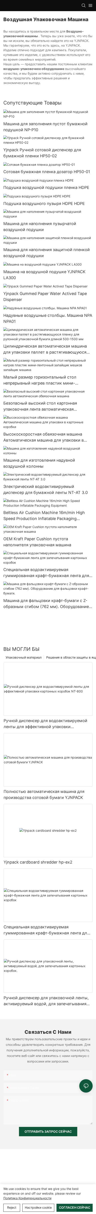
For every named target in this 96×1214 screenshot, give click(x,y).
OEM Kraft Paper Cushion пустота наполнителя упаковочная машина (37, 541)
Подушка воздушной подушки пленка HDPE (46, 187)
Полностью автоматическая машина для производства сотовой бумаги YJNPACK (44, 794)
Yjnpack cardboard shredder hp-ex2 (38, 862)
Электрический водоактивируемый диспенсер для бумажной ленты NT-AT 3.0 (45, 489)
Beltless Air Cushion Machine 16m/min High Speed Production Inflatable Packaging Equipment (44, 516)
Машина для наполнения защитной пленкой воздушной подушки (46, 252)
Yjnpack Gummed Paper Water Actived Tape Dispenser (45, 296)
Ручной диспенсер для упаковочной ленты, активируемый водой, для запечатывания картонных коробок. (46, 1001)
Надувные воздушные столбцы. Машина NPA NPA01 (47, 318)
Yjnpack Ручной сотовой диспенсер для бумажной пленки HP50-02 (42, 152)
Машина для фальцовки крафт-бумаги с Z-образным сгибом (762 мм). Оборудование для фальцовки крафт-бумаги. (46, 604)
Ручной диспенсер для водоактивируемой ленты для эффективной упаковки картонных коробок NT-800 (45, 724)
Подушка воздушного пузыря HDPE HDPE (44, 203)
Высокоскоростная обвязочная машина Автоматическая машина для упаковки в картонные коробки (43, 437)
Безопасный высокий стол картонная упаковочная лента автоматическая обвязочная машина (40, 406)
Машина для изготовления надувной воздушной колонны (39, 463)
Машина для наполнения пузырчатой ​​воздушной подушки (40, 226)
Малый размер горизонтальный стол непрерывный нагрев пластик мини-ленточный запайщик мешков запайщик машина (42, 380)
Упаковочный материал (24, 657)
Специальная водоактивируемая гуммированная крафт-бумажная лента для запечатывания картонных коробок (46, 573)
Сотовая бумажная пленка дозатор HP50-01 (46, 171)
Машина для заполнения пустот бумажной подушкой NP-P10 (45, 126)
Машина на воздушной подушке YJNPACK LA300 (44, 274)
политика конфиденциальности (27, 1198)
